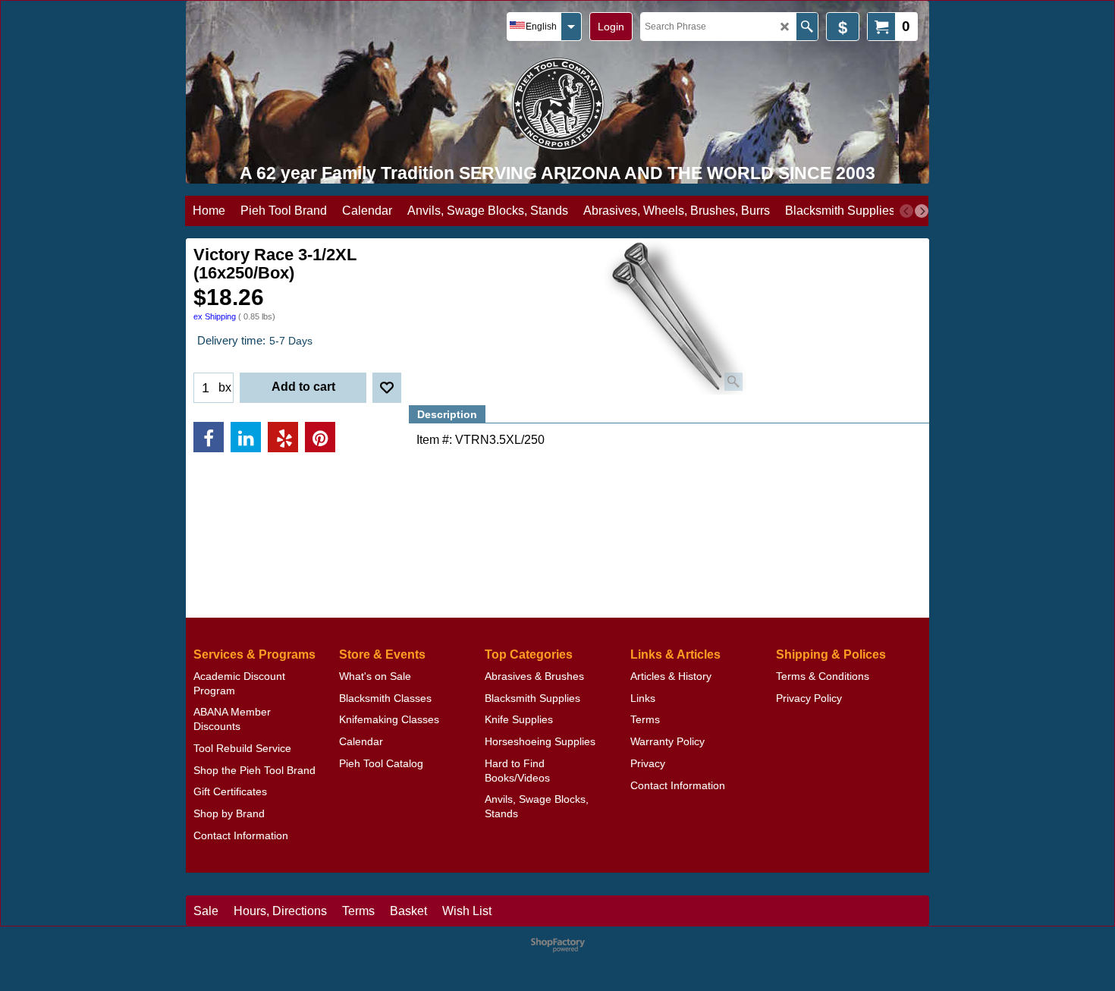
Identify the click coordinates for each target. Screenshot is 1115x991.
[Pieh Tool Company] (557, 104)
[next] (921, 211)
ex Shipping (214, 316)
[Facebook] (208, 437)
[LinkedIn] (246, 437)
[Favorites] (386, 387)
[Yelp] (283, 437)
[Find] (807, 26)
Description (447, 414)
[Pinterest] (320, 437)
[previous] (906, 211)
